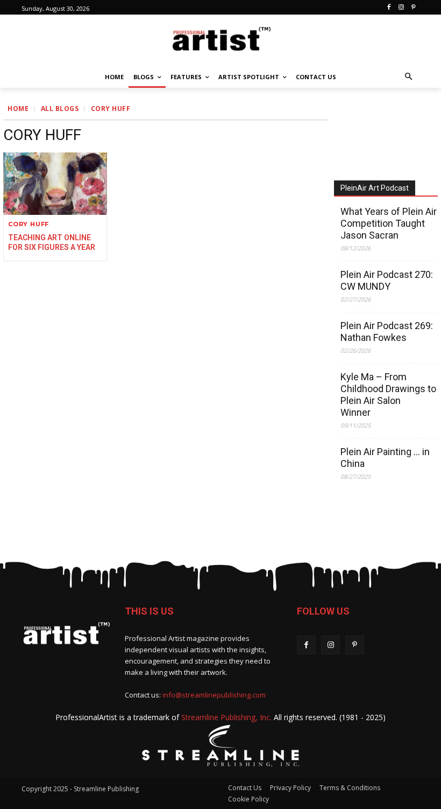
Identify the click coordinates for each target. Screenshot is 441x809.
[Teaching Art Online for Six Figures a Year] (55, 183)
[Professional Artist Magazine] (220, 38)
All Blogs (60, 108)
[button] (409, 77)
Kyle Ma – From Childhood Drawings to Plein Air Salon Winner (388, 394)
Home (18, 108)
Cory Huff (28, 224)
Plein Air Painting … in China (385, 457)
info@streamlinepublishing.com (214, 695)
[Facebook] (389, 8)
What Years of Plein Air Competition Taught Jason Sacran (388, 223)
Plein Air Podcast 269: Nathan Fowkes (386, 331)
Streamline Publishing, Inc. (226, 717)
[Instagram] (401, 8)
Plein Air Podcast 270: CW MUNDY (386, 280)
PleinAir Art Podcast (374, 188)
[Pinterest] (413, 8)
